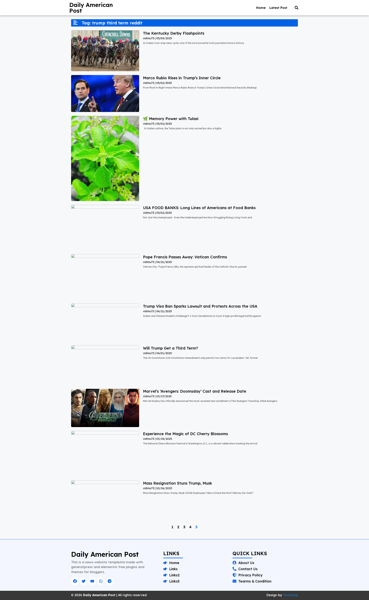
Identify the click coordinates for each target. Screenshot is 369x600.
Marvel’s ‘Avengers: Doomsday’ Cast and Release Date (194, 391)
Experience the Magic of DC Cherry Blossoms (185, 433)
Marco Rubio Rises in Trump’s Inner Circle (182, 77)
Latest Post (278, 8)
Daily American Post (91, 7)
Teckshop (290, 595)
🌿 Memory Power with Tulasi (171, 118)
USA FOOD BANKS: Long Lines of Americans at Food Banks (199, 207)
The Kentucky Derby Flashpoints (173, 33)
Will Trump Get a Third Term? (170, 348)
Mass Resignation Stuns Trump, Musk (177, 483)
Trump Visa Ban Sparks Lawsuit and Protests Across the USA (200, 306)
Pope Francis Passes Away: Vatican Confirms (185, 257)
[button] (296, 7)
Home (261, 8)
